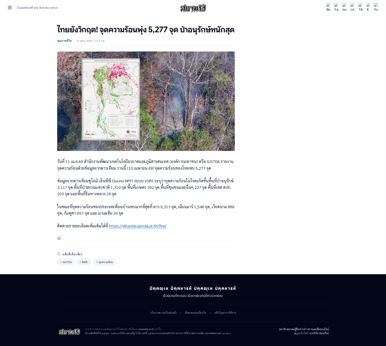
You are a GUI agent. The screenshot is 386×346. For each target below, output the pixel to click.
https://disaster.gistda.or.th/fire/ (137, 225)
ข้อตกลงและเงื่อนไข (195, 312)
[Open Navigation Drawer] (9, 7)
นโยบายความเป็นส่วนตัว (163, 312)
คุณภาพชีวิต (64, 40)
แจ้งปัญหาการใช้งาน (225, 312)
